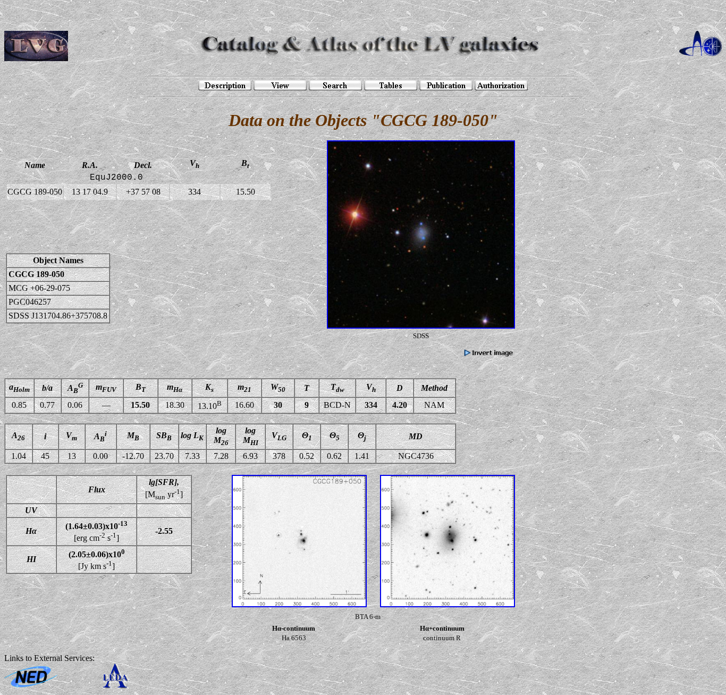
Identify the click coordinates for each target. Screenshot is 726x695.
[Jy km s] (97, 559)
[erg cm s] (96, 531)
